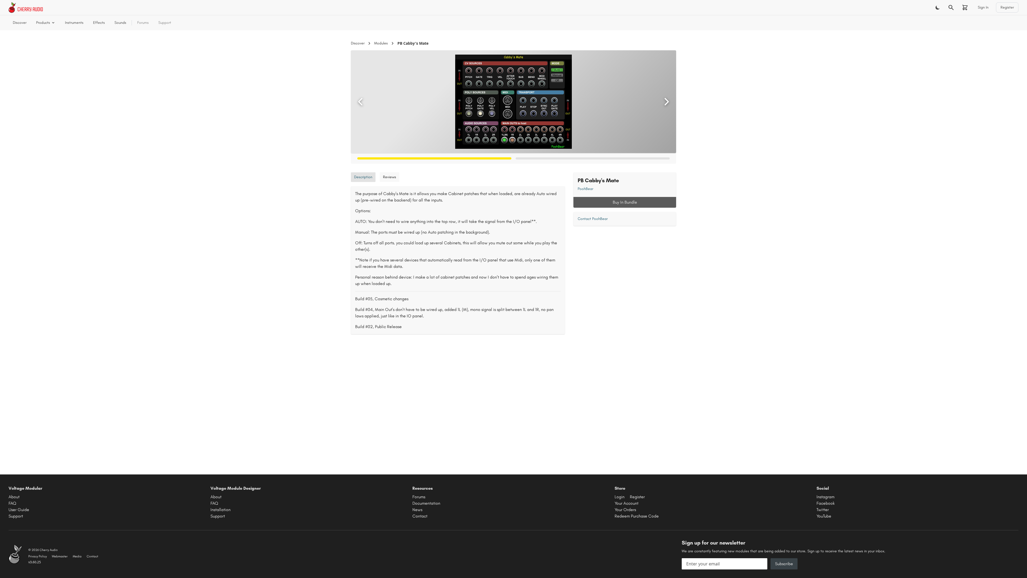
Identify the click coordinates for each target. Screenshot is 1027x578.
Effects (99, 22)
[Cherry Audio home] (26, 7)
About (14, 496)
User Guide (19, 509)
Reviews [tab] (389, 177)
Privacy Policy (37, 556)
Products (43, 22)
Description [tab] (363, 177)
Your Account (626, 503)
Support (164, 22)
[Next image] (666, 101)
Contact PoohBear (593, 218)
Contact (419, 516)
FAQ (12, 503)
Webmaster (60, 556)
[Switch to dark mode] (937, 7)
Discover (19, 22)
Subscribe (784, 563)
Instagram (825, 496)
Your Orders (625, 509)
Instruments (74, 22)
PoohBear (585, 189)
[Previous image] (360, 101)
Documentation (426, 503)
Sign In (983, 7)
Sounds (120, 22)
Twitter (823, 509)
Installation (220, 509)
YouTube (824, 516)
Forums (143, 22)
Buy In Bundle (625, 202)
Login (619, 496)
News (417, 509)
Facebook (826, 503)
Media (77, 556)
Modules (381, 43)
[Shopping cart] (965, 7)
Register (1007, 7)
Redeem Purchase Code (637, 516)
